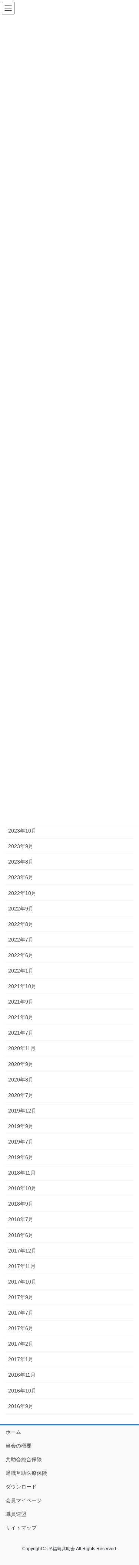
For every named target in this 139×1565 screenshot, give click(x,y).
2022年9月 (20, 909)
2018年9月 (20, 1204)
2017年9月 (20, 1297)
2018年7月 (20, 1219)
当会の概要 (19, 1446)
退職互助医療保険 (26, 1473)
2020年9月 (20, 1064)
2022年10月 (22, 893)
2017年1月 (20, 1359)
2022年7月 (20, 940)
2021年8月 (20, 1017)
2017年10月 (22, 1282)
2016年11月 (22, 1375)
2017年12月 (22, 1251)
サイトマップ (21, 1528)
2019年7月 (20, 1142)
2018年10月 (22, 1188)
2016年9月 (20, 1406)
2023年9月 (20, 846)
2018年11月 (22, 1173)
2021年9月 (20, 1002)
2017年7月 (20, 1313)
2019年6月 (20, 1157)
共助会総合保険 (24, 1459)
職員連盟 (16, 1514)
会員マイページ (24, 1500)
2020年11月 (22, 1048)
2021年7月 (20, 1033)
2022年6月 (20, 955)
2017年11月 (22, 1266)
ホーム (13, 1432)
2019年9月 (20, 1126)
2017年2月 (20, 1344)
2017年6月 (20, 1328)
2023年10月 (22, 831)
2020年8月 (20, 1080)
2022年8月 (20, 924)
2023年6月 (20, 877)
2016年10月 (22, 1391)
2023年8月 (20, 862)
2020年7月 (20, 1095)
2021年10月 (22, 986)
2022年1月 (20, 971)
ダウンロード (21, 1487)
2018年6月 (20, 1235)
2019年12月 (22, 1111)
